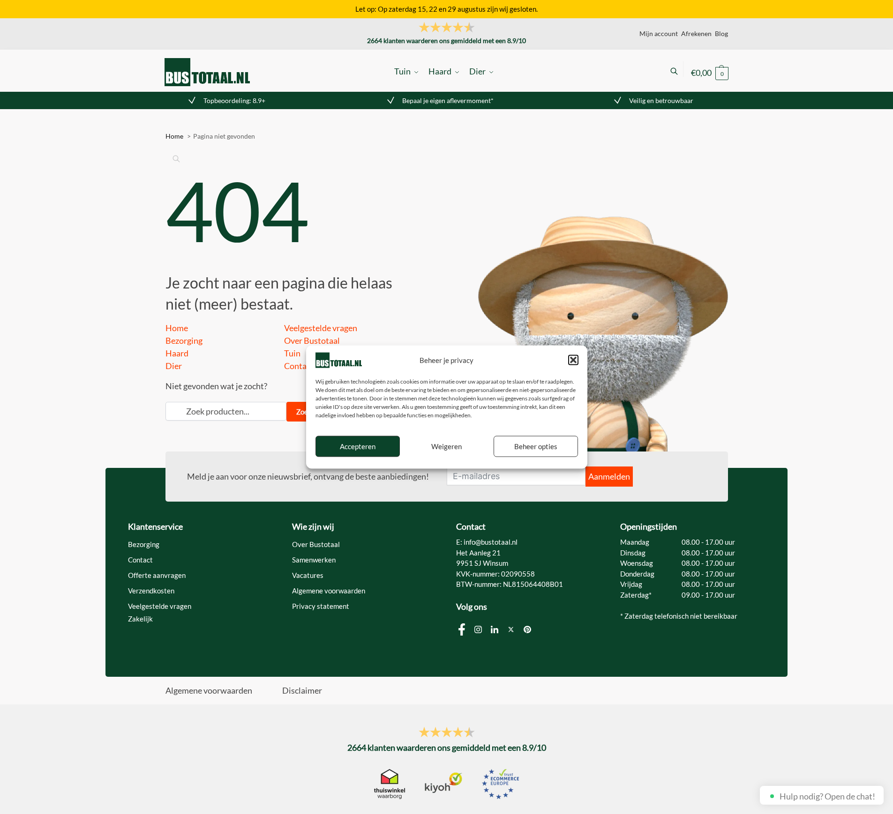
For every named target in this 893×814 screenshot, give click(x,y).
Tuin (292, 353)
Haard (176, 353)
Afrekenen (696, 33)
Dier (173, 366)
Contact (299, 366)
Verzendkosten (151, 590)
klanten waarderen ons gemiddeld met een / (446, 40)
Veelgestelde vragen (320, 328)
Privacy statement (320, 606)
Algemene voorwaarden (328, 590)
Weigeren (446, 446)
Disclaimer (302, 690)
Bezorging (184, 340)
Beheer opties (535, 446)
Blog (721, 33)
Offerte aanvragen (157, 575)
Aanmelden (609, 476)
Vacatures (307, 575)
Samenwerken (314, 559)
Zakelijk (140, 618)
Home (176, 328)
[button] (573, 360)
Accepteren (357, 446)
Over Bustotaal (312, 340)
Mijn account (658, 33)
